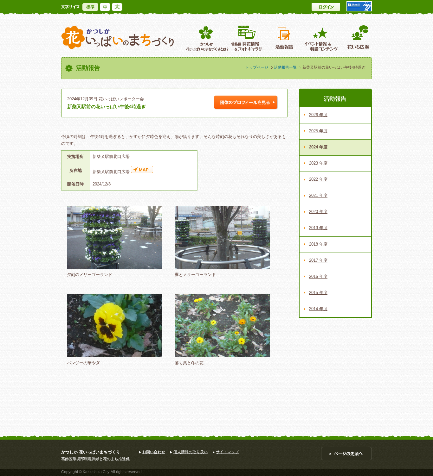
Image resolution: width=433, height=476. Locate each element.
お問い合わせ (153, 452)
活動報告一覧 (285, 67)
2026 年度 (318, 114)
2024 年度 (318, 147)
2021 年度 (318, 195)
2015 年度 (318, 292)
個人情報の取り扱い (190, 452)
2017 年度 (318, 260)
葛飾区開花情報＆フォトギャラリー (248, 38)
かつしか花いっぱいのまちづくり (117, 37)
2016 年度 (318, 276)
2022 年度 (318, 179)
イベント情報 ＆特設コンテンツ (321, 38)
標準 (90, 7)
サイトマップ (227, 452)
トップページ (256, 67)
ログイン (326, 7)
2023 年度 (318, 163)
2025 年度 (318, 130)
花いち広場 (356, 38)
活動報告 (285, 38)
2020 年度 (318, 211)
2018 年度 (318, 244)
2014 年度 (318, 308)
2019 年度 (318, 227)
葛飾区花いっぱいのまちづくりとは (206, 38)
